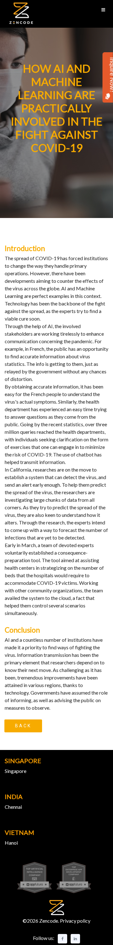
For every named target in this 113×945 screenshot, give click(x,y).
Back (23, 725)
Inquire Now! (108, 74)
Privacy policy (74, 921)
